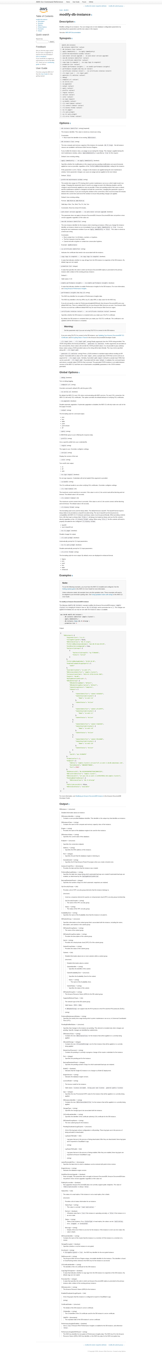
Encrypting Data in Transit (79, 337)
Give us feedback (41, 56)
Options (40, 25)
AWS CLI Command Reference (49, 2)
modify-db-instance (41, 19)
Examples (41, 29)
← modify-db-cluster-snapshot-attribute (94, 6)
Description (41, 21)
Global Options (42, 27)
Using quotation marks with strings (102, 594)
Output (40, 30)
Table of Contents (44, 16)
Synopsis (40, 23)
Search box (39, 39)
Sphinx (124, 1351)
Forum (84, 2)
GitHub (91, 2)
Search (52, 41)
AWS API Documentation (73, 32)
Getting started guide (68, 589)
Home (68, 2)
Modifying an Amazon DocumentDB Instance (89, 796)
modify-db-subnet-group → (117, 6)
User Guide (76, 2)
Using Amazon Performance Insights (75, 288)
